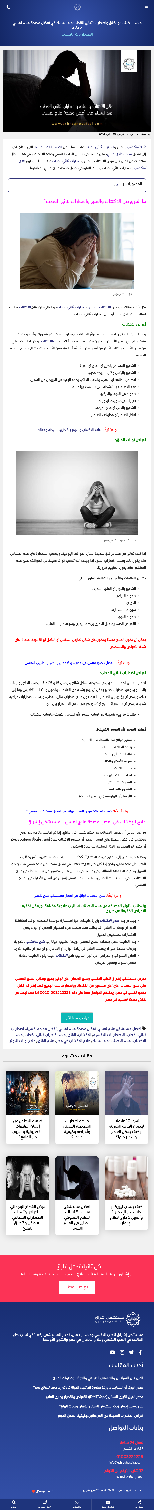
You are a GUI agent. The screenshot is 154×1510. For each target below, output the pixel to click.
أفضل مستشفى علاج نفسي (119, 1029)
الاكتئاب (105, 307)
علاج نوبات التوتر (22, 1041)
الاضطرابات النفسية (48, 147)
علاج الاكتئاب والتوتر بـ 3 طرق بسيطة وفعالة (69, 430)
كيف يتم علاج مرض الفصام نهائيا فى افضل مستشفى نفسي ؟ (69, 811)
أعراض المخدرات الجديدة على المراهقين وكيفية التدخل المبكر (100, 1416)
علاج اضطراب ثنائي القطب (45, 1035)
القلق (93, 307)
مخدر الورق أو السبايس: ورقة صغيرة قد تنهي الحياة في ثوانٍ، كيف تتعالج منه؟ (88, 1388)
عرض (119, 184)
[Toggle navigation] (146, 7)
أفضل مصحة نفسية (41, 1029)
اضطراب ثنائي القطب (99, 147)
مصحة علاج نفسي (119, 154)
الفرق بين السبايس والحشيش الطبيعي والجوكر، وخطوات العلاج (98, 1378)
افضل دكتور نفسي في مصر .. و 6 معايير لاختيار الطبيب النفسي (69, 663)
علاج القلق (45, 1041)
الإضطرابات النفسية (77, 34)
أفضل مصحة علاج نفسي (77, 1029)
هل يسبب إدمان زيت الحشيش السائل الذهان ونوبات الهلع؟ (101, 1406)
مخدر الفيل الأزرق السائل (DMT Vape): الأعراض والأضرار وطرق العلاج (94, 1397)
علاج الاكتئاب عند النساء (111, 1041)
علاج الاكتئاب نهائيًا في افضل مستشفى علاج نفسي (69, 896)
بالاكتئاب (47, 341)
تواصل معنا (77, 1287)
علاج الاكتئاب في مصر (73, 1041)
